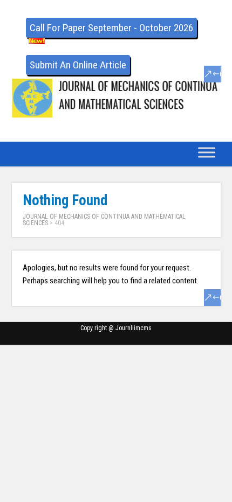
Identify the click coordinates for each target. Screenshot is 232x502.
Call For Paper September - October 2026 (111, 28)
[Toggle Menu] (206, 152)
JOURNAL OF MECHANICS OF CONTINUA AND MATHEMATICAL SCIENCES (104, 220)
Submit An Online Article (78, 65)
